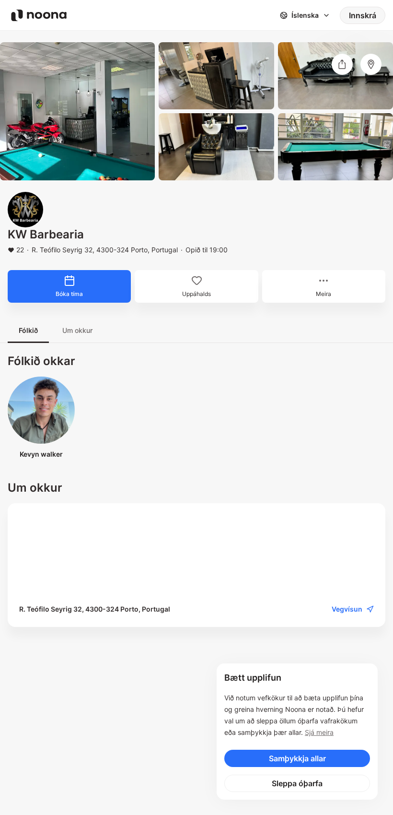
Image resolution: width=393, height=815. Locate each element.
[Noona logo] (39, 15)
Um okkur (77, 330)
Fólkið (28, 330)
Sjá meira (319, 732)
